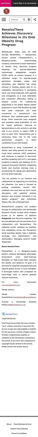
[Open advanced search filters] (29, 19)
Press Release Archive (22, 424)
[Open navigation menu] (4, 19)
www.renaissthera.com (11, 285)
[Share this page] (34, 19)
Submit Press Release (19, 429)
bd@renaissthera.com (17, 305)
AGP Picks (5, 3)
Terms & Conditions (19, 433)
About (9, 424)
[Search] (23, 19)
